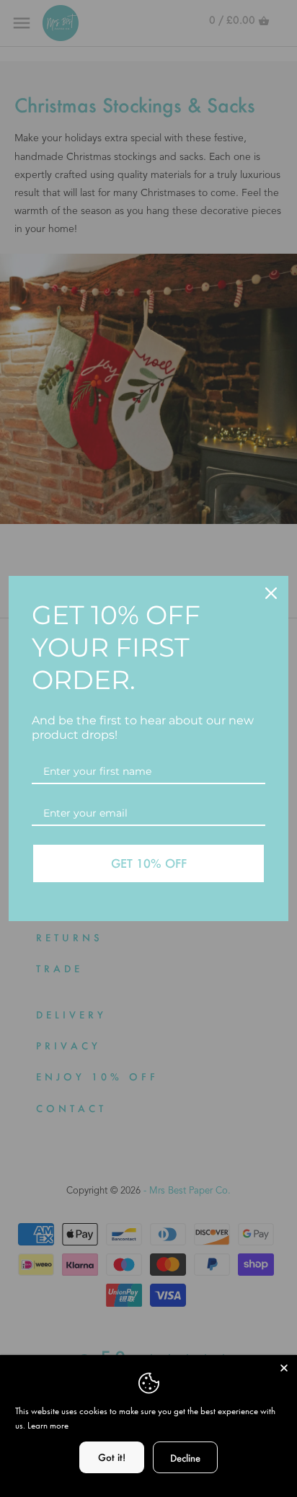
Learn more (47, 1425)
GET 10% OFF (149, 863)
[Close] (284, 1368)
